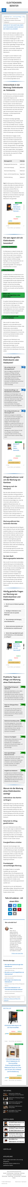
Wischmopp (22, 1173)
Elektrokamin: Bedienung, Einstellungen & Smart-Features (16, 1094)
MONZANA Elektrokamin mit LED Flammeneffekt (16, 647)
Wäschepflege (4, 1176)
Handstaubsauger (10, 1173)
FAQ (23, 17)
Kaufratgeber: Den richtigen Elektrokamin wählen (15, 1111)
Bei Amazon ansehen (14, 223)
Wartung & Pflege (17, 17)
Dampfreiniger (17, 1173)
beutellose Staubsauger (17, 1174)
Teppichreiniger (11, 1176)
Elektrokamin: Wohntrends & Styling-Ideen (15, 1106)
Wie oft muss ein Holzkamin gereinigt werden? (14, 605)
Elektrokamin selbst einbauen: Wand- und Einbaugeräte (16, 1102)
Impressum (23, 1181)
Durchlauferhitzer (17, 1176)
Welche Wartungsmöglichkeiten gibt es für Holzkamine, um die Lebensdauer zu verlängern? (13, 635)
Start (11, 17)
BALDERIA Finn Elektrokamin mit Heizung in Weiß (16, 1141)
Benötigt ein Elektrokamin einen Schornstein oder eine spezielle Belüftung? (12, 612)
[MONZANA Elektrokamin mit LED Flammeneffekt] (13, 1023)
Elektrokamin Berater (14, 4)
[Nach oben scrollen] (25, 1184)
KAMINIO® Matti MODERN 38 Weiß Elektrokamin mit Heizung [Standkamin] (16, 1130)
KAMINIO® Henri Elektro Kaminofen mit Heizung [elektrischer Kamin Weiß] (16, 447)
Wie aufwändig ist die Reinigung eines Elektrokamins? (12, 620)
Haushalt (4, 1173)
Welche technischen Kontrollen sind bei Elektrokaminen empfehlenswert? (13, 627)
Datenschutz (18, 1181)
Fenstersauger (9, 1174)
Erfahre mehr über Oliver (17, 953)
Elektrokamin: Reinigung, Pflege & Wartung (16, 1098)
